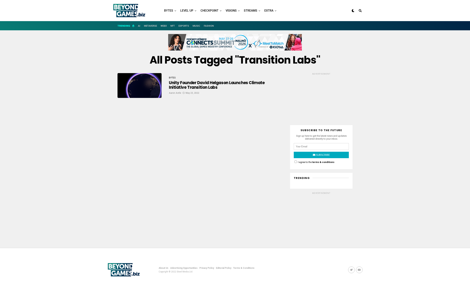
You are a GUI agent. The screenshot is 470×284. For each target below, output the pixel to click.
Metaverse (150, 25)
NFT (172, 25)
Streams (250, 10)
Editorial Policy (223, 268)
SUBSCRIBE (322, 155)
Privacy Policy (206, 268)
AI (139, 25)
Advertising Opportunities (184, 268)
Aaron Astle (175, 93)
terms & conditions (323, 162)
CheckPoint (209, 10)
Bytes (168, 10)
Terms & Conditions (243, 268)
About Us (163, 268)
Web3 (164, 25)
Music (196, 25)
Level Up (186, 10)
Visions (231, 10)
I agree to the (315, 162)
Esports (183, 25)
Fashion (209, 25)
